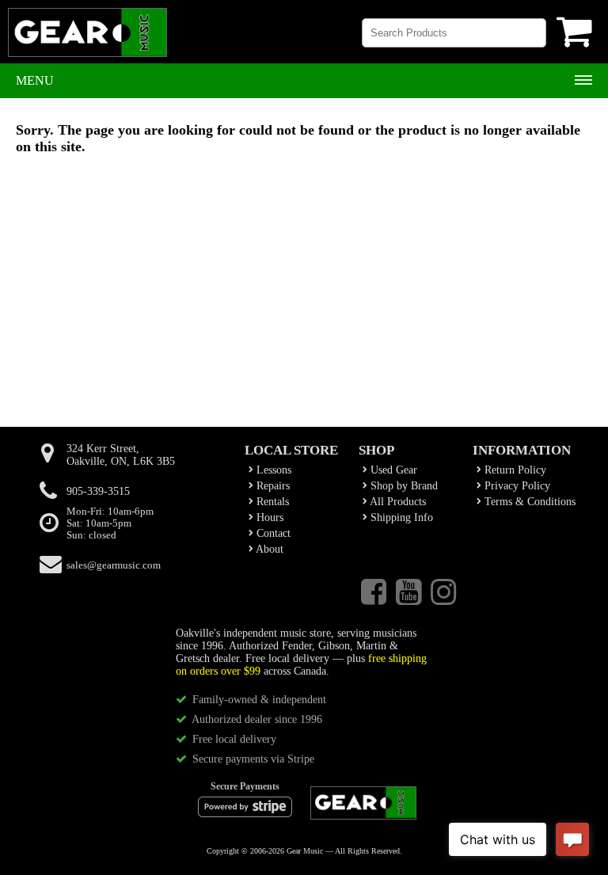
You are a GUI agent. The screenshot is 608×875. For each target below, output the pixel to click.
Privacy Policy (515, 486)
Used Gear (392, 470)
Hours (268, 517)
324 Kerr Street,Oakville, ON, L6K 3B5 (120, 455)
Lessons (272, 470)
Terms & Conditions (528, 502)
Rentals (271, 502)
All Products (396, 502)
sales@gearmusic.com (113, 565)
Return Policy (513, 470)
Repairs (271, 486)
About (268, 549)
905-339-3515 (98, 491)
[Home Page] (87, 39)
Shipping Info (400, 517)
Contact (272, 533)
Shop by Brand (402, 486)
